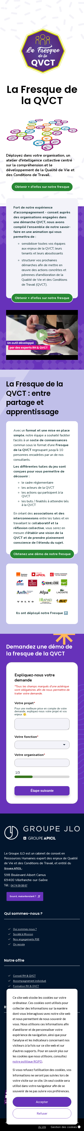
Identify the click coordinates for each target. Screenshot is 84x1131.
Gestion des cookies (64, 1127)
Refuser (42, 1113)
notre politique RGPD (27, 1061)
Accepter (42, 1102)
